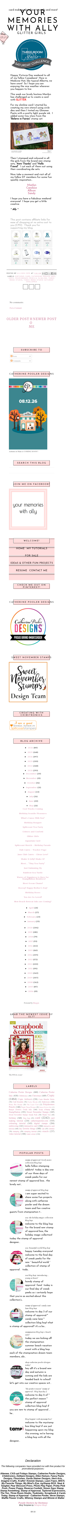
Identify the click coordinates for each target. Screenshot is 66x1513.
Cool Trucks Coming (33, 809)
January (31, 921)
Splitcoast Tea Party (33, 827)
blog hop (26, 1118)
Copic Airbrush (25, 1099)
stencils (45, 1131)
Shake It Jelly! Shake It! (33, 859)
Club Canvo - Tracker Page (33, 850)
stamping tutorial (30, 1131)
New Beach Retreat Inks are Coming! (32, 901)
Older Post (18, 319)
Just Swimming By (33, 868)
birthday (19, 276)
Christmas (36, 1095)
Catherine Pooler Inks (43, 276)
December (31, 774)
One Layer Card (33, 1104)
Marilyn (31, 185)
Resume (21, 570)
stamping (16, 1131)
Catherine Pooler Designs (20, 1092)
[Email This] (43, 273)
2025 (30, 752)
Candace (31, 188)
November (31, 778)
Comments (16, 361)
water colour (31, 1134)
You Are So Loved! (33, 897)
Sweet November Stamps (38, 1111)
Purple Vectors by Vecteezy (33, 1503)
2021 (30, 770)
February (31, 917)
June (31, 801)
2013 (30, 959)
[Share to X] (49, 273)
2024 (30, 757)
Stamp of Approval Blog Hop (36, 1190)
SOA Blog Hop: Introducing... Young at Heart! (37, 1276)
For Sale (31, 556)
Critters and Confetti (33, 832)
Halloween (46, 1102)
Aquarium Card (32, 841)
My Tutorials (37, 548)
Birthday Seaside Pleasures (33, 813)
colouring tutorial (17, 1123)
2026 (30, 748)
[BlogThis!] (46, 273)
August (31, 792)
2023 (30, 761)
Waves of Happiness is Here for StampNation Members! (33, 878)
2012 (30, 964)
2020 (30, 928)
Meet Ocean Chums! (33, 883)
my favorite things (27, 1128)
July (31, 796)
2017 (30, 941)
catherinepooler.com (39, 1120)
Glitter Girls (33, 836)
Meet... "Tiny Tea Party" (33, 863)
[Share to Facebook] (52, 273)
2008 (30, 982)
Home (32, 323)
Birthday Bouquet (33, 823)
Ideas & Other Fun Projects (31, 563)
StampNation (14, 1111)
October (31, 783)
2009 (30, 978)
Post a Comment (16, 308)
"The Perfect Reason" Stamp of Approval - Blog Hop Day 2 (37, 1390)
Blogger (36, 1003)
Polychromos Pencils (26, 278)
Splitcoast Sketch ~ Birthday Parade (33, 845)
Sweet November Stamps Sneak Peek (23, 1114)
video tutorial (15, 1133)
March (31, 912)
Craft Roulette (18, 1102)
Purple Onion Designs (28, 1107)
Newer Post (45, 319)
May (31, 806)
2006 (30, 991)
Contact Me (38, 570)
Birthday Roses (32, 892)
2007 (30, 987)
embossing (13, 1125)
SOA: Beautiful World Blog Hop (37, 1247)
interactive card (30, 1125)
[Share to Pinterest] (55, 273)
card (27, 276)
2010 (29, 973)
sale (43, 1128)
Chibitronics (23, 1095)
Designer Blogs (40, 1505)
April (31, 908)
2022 (30, 766)
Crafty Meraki (33, 1102)
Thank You (46, 1114)
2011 (30, 968)
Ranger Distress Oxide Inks (20, 1109)
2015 (30, 950)
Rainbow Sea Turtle (33, 873)
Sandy (31, 193)
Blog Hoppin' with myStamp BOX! (38, 1419)
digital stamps (41, 1123)
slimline (42, 278)
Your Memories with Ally (33, 21)
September (31, 787)
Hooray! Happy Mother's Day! (32, 888)
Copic (11, 278)
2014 (30, 955)
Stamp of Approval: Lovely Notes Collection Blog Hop (38, 1161)
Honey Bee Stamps (15, 1104)
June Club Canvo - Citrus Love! (33, 854)
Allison (32, 190)
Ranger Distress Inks (45, 1107)
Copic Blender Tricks (46, 1099)
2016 (30, 946)
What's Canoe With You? (33, 818)
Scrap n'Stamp (44, 1109)
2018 (30, 937)
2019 (30, 932)
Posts (14, 356)
